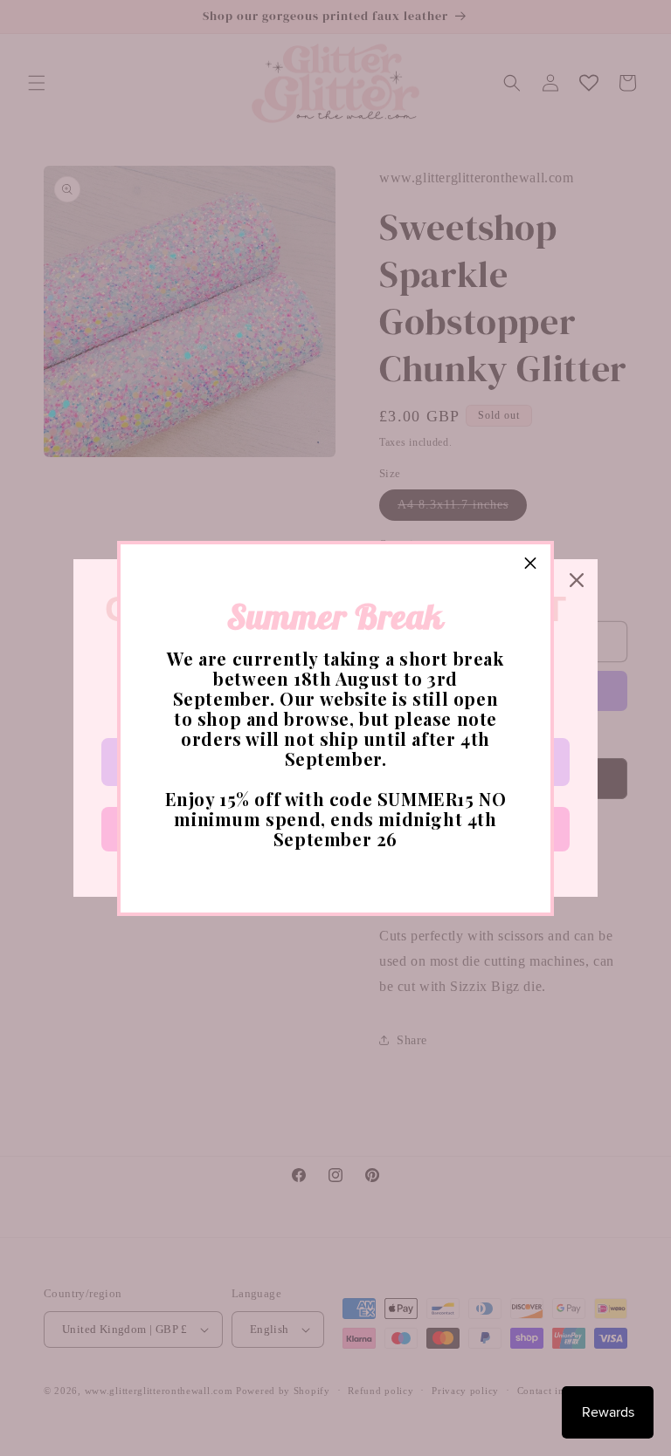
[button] (530, 564)
